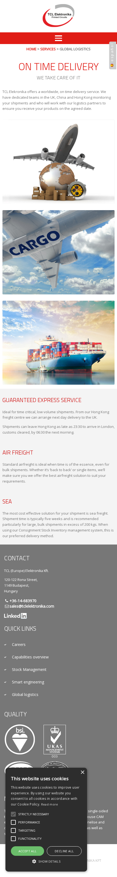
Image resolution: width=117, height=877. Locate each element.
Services (48, 48)
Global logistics (25, 694)
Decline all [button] (64, 851)
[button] (33, 814)
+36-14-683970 (23, 600)
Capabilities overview (30, 657)
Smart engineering (28, 682)
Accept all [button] (28, 851)
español (111, 52)
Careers (19, 644)
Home (31, 48)
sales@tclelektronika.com (32, 606)
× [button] (82, 772)
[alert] (46, 820)
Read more (49, 804)
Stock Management (29, 669)
